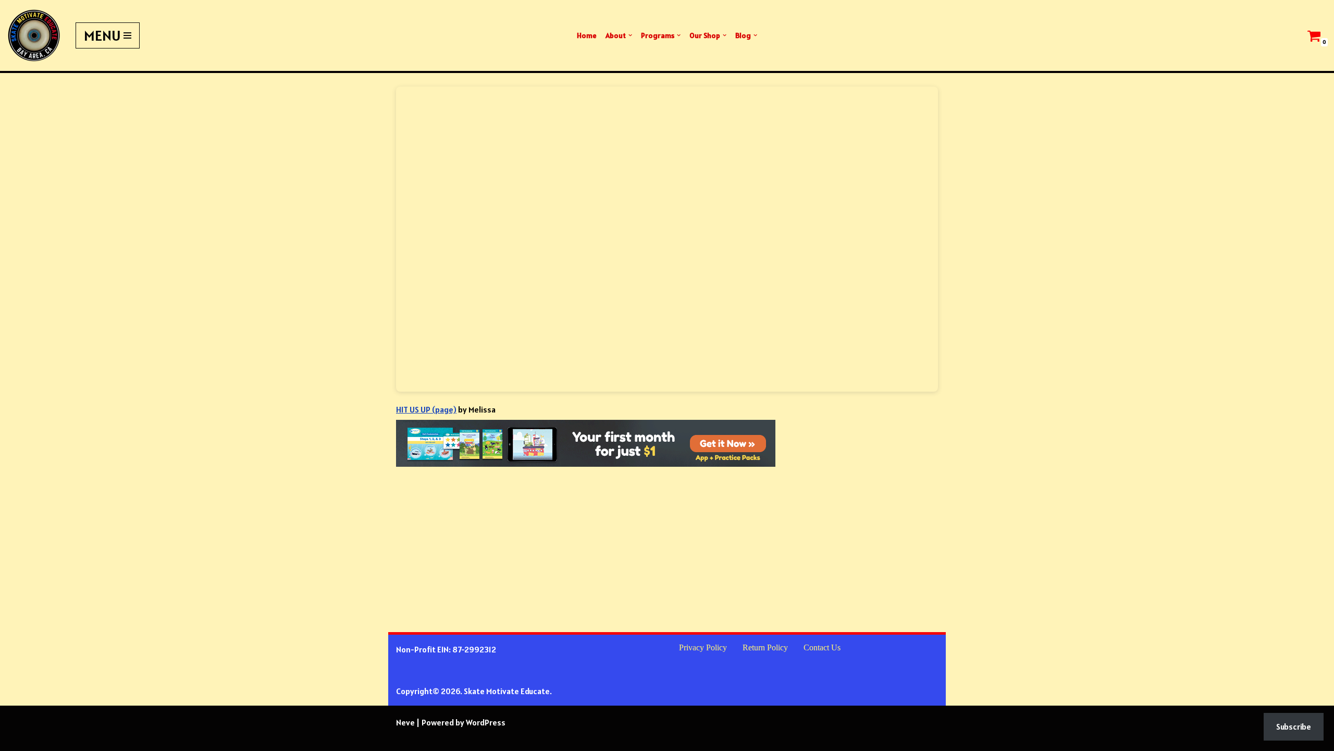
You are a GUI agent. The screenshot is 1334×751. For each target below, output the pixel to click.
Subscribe (1293, 726)
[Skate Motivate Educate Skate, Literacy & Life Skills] (34, 35)
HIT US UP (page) (426, 409)
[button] (630, 35)
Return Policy (765, 647)
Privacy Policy (703, 647)
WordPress (485, 722)
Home (587, 35)
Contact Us (822, 647)
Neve (405, 722)
